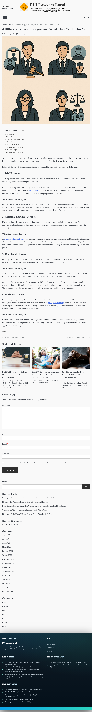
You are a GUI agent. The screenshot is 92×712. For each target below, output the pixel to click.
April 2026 (6, 543)
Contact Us (50, 647)
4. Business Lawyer (11, 150)
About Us (50, 651)
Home (4, 623)
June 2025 (6, 579)
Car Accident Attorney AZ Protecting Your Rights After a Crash (24, 510)
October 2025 (7, 567)
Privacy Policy (51, 644)
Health (4, 618)
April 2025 (6, 587)
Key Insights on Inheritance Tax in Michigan (18, 702)
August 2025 (6, 575)
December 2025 (8, 559)
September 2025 (8, 571)
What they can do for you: (16, 137)
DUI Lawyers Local (47, 4)
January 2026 (7, 555)
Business (5, 606)
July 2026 (5, 539)
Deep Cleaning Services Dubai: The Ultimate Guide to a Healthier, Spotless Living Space (34, 506)
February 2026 (7, 551)
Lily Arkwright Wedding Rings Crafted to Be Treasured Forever (25, 502)
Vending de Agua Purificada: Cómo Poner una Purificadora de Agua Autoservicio (31, 498)
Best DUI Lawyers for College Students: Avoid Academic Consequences (14, 375)
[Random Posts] (84, 17)
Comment (6, 405)
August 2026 (6, 535)
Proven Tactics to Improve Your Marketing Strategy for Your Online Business (23, 695)
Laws (4, 331)
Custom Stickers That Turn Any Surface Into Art (19, 699)
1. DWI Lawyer (10, 134)
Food (4, 614)
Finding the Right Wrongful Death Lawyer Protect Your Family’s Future (27, 514)
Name (5, 434)
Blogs (4, 602)
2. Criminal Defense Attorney (14, 139)
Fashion (5, 610)
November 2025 (8, 563)
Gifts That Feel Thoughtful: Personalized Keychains (20, 692)
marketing (21, 34)
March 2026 (6, 547)
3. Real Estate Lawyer (12, 144)
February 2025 (7, 591)
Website (5, 453)
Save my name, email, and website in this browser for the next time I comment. (35, 463)
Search (5, 482)
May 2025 (6, 583)
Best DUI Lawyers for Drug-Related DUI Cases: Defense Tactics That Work (73, 375)
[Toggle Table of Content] (22, 131)
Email (5, 444)
